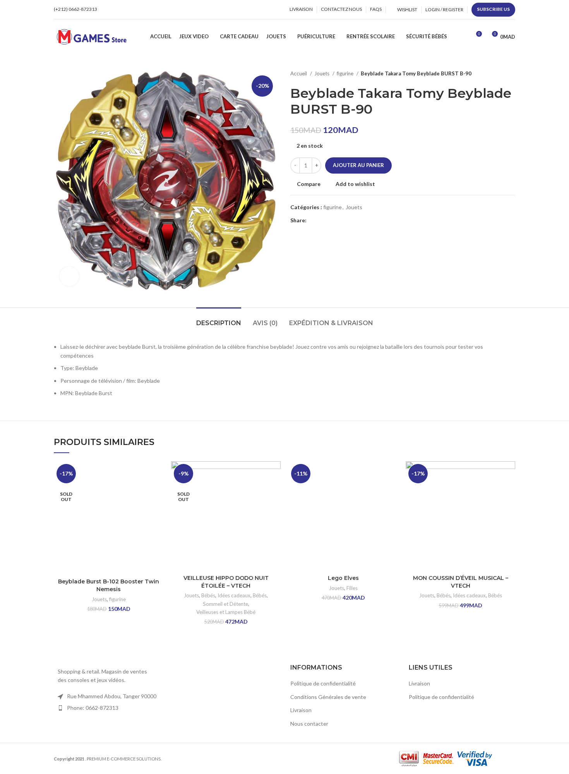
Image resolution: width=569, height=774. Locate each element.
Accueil (299, 73)
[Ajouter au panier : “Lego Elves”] (392, 491)
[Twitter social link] (321, 220)
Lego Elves (343, 578)
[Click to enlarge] (69, 276)
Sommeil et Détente (225, 604)
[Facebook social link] (109, 10)
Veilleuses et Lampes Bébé (225, 612)
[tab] (218, 319)
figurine (346, 73)
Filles (352, 588)
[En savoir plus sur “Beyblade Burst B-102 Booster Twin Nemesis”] (157, 491)
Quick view (157, 508)
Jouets (322, 73)
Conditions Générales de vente (328, 697)
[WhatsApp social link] (127, 10)
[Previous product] (496, 74)
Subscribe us (493, 9)
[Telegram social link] (348, 220)
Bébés (208, 595)
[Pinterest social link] (330, 220)
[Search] (462, 36)
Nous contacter (309, 723)
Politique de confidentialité (323, 683)
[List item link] (107, 708)
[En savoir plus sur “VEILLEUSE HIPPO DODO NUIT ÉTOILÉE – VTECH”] (274, 491)
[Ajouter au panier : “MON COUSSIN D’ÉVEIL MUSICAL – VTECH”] (509, 491)
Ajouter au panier (358, 165)
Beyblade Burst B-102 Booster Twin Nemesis (108, 585)
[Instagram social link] (118, 10)
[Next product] (511, 74)
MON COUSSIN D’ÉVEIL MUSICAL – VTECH (460, 582)
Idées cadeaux (234, 595)
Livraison (301, 710)
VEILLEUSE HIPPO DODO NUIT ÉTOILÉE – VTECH (226, 582)
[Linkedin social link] (339, 220)
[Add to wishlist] (157, 473)
